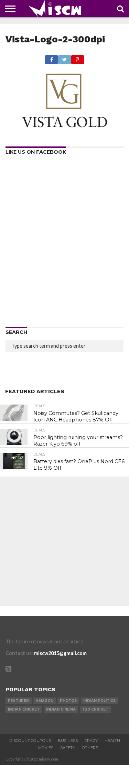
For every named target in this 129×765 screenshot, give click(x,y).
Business (68, 740)
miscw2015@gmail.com (60, 653)
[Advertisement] (64, 243)
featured (18, 700)
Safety (67, 747)
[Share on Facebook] (51, 57)
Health (112, 740)
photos (68, 700)
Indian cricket (24, 709)
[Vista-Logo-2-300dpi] (64, 127)
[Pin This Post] (77, 57)
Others (90, 747)
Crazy (91, 740)
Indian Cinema (61, 709)
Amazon (44, 700)
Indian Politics (99, 700)
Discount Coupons (30, 740)
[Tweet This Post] (64, 57)
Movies (45, 747)
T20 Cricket (95, 709)
